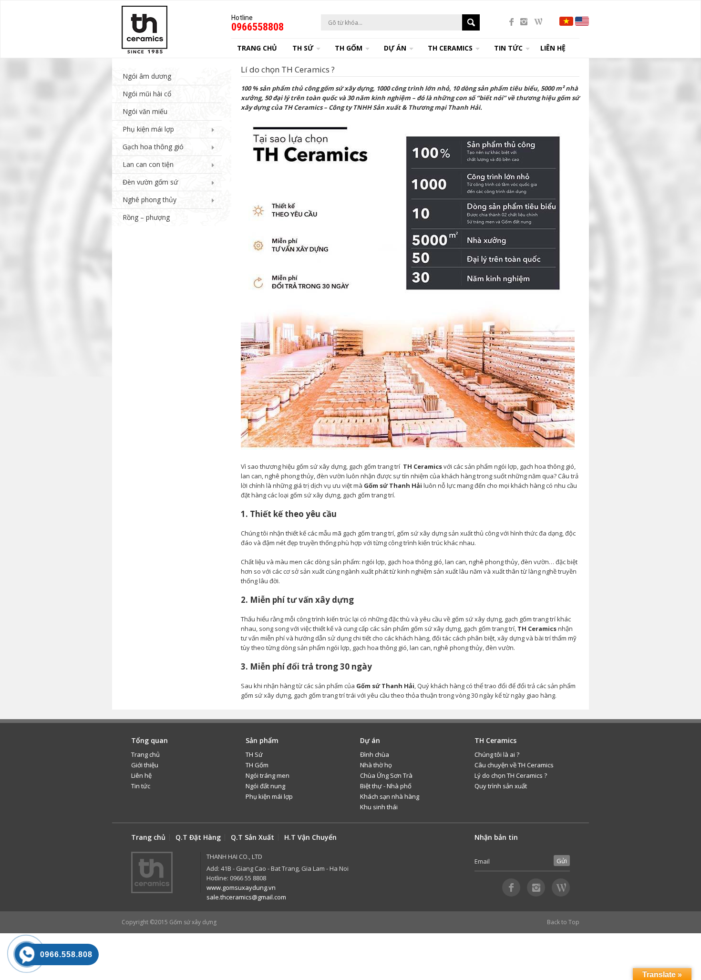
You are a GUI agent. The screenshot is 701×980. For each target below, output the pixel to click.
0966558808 (257, 27)
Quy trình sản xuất (500, 786)
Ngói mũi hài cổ (147, 93)
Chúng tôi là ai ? (496, 754)
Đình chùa (374, 754)
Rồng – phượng (146, 217)
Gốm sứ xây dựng (192, 922)
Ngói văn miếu (145, 111)
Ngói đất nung (265, 786)
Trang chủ (257, 47)
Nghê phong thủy (149, 199)
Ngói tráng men (267, 775)
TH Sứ (254, 754)
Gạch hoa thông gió (153, 146)
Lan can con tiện (148, 164)
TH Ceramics (450, 47)
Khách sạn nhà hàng (389, 796)
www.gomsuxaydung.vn (241, 887)
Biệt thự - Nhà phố (386, 786)
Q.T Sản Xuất (252, 837)
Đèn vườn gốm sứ (150, 181)
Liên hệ (553, 47)
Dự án (395, 47)
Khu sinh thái (379, 807)
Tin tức (140, 786)
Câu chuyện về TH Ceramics (514, 765)
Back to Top (563, 922)
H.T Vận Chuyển (310, 837)
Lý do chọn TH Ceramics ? (510, 775)
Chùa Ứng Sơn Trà (386, 775)
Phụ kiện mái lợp (148, 129)
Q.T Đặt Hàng (198, 837)
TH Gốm (257, 765)
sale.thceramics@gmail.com (246, 897)
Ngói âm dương (147, 76)
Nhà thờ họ (376, 765)
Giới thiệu (144, 765)
